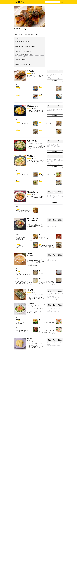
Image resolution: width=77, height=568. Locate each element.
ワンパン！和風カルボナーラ (20, 49)
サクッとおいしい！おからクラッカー (22, 64)
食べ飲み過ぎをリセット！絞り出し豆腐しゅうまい (25, 46)
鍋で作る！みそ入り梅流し (20, 56)
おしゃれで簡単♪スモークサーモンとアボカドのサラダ (25, 62)
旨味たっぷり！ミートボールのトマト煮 (23, 51)
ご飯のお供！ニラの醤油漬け (20, 59)
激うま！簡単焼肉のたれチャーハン (22, 44)
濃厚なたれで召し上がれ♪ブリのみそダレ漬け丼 (24, 54)
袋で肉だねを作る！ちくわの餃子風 (22, 41)
